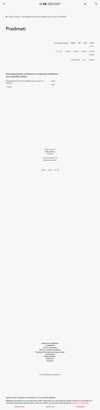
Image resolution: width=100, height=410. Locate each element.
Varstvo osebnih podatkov (50, 350)
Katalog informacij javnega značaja (50, 352)
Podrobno (80, 407)
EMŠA (73, 43)
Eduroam (50, 358)
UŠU (79, 43)
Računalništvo (50, 356)
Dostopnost (50, 354)
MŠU (85, 43)
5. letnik (91, 55)
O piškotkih (50, 345)
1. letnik (67, 51)
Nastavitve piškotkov (50, 343)
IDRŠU (91, 46)
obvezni (91, 60)
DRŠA (92, 43)
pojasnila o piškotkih (80, 403)
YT (55, 170)
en (85, 4)
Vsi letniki (59, 51)
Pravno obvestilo (50, 347)
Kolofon (50, 361)
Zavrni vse (50, 407)
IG (49, 170)
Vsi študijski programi (61, 43)
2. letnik (75, 51)
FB (42, 170)
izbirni (84, 60)
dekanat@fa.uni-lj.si (50, 160)
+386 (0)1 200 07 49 (50, 158)
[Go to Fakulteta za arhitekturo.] (6, 16)
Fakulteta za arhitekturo (53, 374)
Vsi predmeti (75, 60)
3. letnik (83, 51)
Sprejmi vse (20, 407)
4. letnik (91, 51)
